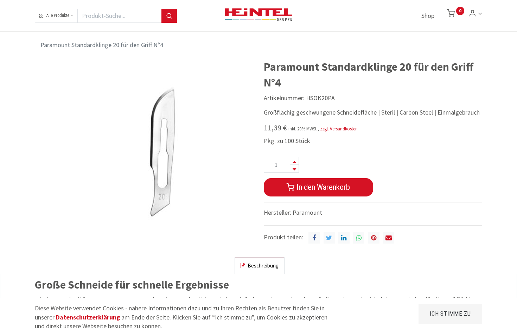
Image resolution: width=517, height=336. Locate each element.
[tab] (260, 265)
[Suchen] (169, 16)
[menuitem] (428, 15)
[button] (56, 16)
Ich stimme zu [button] (450, 313)
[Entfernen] (294, 168)
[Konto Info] (475, 13)
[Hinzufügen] (294, 160)
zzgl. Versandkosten (339, 129)
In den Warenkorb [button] (322, 187)
